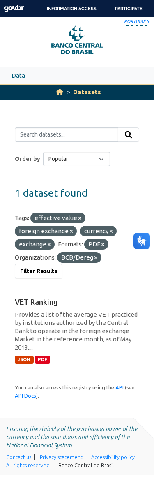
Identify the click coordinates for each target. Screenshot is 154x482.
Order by (27, 158)
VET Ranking (36, 302)
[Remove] (79, 218)
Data (18, 75)
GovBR (14, 8)
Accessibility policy (113, 457)
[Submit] (128, 134)
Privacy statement (61, 457)
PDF (42, 359)
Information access (72, 9)
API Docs (25, 396)
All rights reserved (28, 465)
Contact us (18, 457)
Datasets (87, 91)
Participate (129, 9)
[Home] (59, 91)
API (119, 387)
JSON (24, 359)
